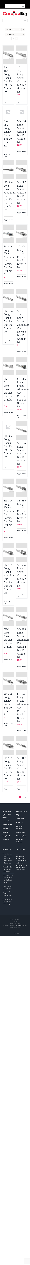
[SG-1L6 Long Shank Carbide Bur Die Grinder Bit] (21, 745)
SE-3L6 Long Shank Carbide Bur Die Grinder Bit (21, 511)
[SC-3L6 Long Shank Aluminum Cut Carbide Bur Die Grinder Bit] (8, 169)
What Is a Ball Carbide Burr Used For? (8, 869)
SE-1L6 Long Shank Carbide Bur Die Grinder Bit (21, 454)
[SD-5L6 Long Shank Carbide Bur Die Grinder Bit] (8, 427)
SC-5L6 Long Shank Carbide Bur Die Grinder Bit (21, 257)
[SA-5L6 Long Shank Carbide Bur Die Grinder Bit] (8, 112)
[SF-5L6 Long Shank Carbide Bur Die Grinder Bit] (8, 745)
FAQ (17, 815)
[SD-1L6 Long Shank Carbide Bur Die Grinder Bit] (8, 298)
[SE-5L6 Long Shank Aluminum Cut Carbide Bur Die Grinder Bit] (8, 552)
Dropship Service (21, 811)
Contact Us (19, 822)
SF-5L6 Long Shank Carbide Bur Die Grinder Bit (8, 768)
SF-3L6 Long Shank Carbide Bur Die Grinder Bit (8, 704)
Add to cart (6, 101)
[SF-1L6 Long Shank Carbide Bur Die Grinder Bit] (8, 616)
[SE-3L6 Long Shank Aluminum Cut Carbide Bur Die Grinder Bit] (8, 488)
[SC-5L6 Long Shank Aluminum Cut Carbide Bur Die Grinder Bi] (8, 234)
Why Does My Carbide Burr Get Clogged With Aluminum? (8, 890)
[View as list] (16, 38)
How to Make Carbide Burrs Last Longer (8, 901)
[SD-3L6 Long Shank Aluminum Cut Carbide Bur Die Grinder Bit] (21, 298)
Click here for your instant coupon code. (22, 867)
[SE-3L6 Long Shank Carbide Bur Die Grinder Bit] (21, 488)
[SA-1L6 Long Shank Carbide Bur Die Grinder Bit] (8, 55)
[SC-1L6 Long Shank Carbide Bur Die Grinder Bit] (21, 112)
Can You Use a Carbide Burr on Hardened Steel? (8, 879)
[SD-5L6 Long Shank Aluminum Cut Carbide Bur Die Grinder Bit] (21, 366)
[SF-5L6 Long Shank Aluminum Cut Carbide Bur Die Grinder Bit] (21, 681)
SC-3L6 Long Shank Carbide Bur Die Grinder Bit (21, 193)
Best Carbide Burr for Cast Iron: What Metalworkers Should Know (8, 858)
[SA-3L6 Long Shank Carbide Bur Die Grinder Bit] (21, 55)
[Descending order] (23, 29)
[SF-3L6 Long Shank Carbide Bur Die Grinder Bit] (8, 681)
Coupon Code (20, 832)
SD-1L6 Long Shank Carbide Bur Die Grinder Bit (8, 321)
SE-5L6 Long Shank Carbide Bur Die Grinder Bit (21, 575)
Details (11, 101)
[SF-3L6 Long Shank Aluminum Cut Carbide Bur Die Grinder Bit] (21, 616)
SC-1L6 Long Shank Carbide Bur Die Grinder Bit (21, 132)
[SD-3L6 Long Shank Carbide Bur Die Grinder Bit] (8, 366)
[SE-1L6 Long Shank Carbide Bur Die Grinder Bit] (21, 430)
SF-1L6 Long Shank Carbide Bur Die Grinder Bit (8, 640)
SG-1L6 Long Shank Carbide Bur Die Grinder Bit (21, 768)
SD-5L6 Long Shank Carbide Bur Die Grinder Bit (8, 446)
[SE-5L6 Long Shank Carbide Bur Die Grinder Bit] (21, 552)
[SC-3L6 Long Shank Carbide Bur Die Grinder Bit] (21, 169)
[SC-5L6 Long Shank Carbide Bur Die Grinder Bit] (21, 234)
